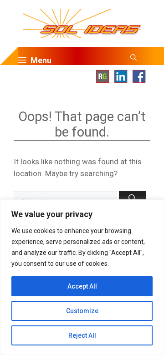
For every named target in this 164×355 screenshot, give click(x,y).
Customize (82, 310)
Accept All (82, 286)
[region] (82, 277)
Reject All (82, 335)
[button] (133, 60)
